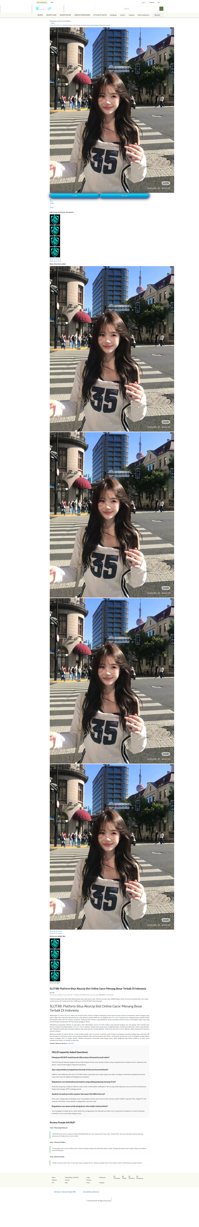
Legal (88, 1177)
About (53, 1177)
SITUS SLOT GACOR (100, 15)
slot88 (129, 1036)
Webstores (102, 1177)
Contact (67, 1180)
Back (53, 23)
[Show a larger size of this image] (52, 209)
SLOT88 (101, 1025)
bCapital (101, 1182)
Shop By (157, 15)
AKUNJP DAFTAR (65, 15)
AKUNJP (40, 15)
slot (64, 1040)
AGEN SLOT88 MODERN (82, 15)
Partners (89, 1180)
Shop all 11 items (55, 259)
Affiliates (54, 1180)
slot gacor (76, 1027)
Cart (158, 2)
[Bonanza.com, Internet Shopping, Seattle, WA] (133, 1191)
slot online (115, 1017)
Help (52, 2)
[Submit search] (161, 9)
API (53, 1182)
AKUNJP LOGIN (51, 15)
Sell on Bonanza (41, 2)
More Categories (144, 15)
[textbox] (141, 9)
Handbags (113, 15)
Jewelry (122, 15)
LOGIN (74, 196)
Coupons (132, 15)
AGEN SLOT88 (58, 25)
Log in (143, 2)
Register (151, 2)
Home (51, 25)
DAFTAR (124, 196)
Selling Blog (68, 1177)
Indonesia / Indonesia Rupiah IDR (64, 1191)
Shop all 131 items (56, 931)
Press (88, 1182)
